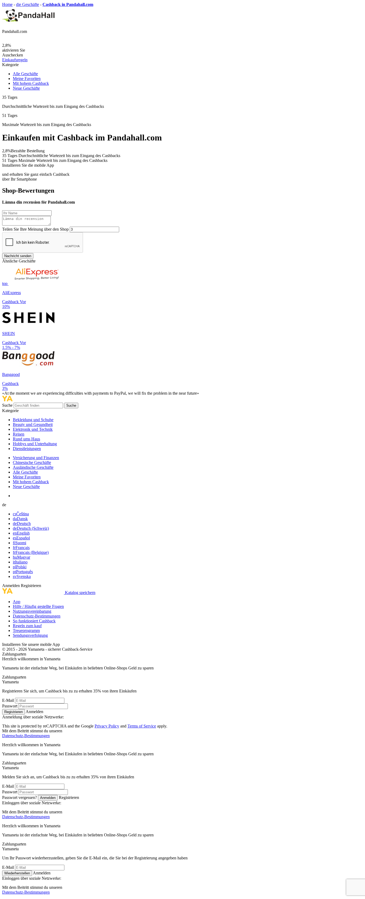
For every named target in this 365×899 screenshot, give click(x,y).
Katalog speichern (80, 592)
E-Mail (8, 700)
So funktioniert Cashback (34, 621)
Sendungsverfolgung (30, 635)
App (16, 601)
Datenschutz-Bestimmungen (36, 616)
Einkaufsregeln (15, 60)
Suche (8, 405)
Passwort (9, 706)
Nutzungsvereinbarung (32, 611)
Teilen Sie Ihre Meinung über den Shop (35, 229)
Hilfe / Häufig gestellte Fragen (38, 606)
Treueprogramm (26, 630)
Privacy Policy (107, 726)
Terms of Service (141, 726)
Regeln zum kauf (27, 625)
